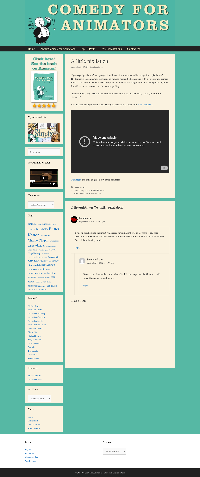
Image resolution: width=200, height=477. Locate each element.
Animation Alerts (35, 379)
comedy (32, 245)
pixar (40, 269)
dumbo (54, 246)
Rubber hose (42, 273)
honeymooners (45, 254)
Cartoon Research (35, 328)
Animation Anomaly (36, 313)
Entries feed (33, 420)
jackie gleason (43, 257)
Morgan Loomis (34, 339)
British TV (42, 229)
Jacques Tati (53, 256)
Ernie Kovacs (33, 249)
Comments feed (34, 424)
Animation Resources (37, 324)
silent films (51, 273)
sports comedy (46, 277)
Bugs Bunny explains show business (89, 190)
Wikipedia (76, 179)
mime (30, 269)
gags (46, 249)
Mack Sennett (47, 265)
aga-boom (38, 224)
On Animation (34, 343)
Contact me (133, 49)
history (37, 253)
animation (45, 223)
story (39, 281)
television (33, 286)
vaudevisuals (33, 354)
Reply (77, 247)
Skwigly (31, 347)
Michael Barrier (34, 335)
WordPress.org (34, 428)
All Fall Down (34, 306)
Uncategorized (80, 187)
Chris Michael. (145, 104)
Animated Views (35, 309)
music (35, 269)
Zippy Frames (34, 358)
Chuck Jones (54, 240)
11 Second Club (34, 375)
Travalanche (33, 350)
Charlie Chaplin (38, 240)
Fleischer (41, 250)
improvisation (33, 257)
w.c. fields (39, 289)
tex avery (42, 286)
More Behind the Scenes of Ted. (87, 193)
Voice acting (31, 289)
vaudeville (52, 285)
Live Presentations (111, 49)
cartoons (42, 236)
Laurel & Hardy (50, 260)
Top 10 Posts (87, 49)
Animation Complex (36, 317)
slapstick (39, 277)
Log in (30, 416)
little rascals (33, 264)
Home (31, 49)
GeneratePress (119, 472)
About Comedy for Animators (57, 49)
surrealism (47, 281)
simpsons (32, 276)
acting (31, 223)
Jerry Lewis (34, 260)
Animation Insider (35, 320)
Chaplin (47, 236)
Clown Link (33, 332)
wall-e (44, 289)
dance (40, 245)
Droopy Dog (48, 246)
